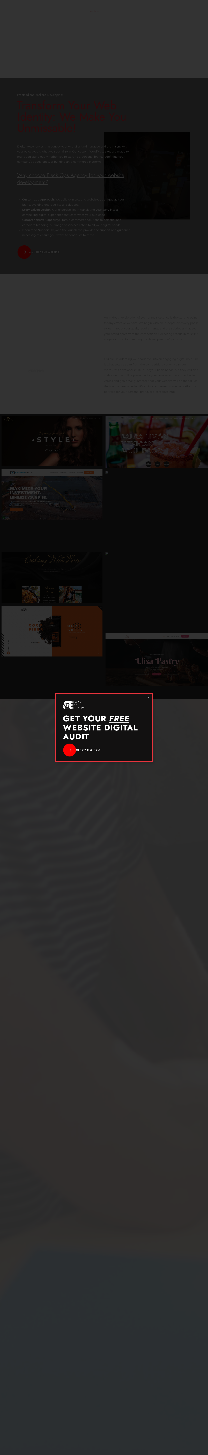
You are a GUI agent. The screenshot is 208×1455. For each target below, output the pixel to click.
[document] (104, 727)
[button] (148, 697)
